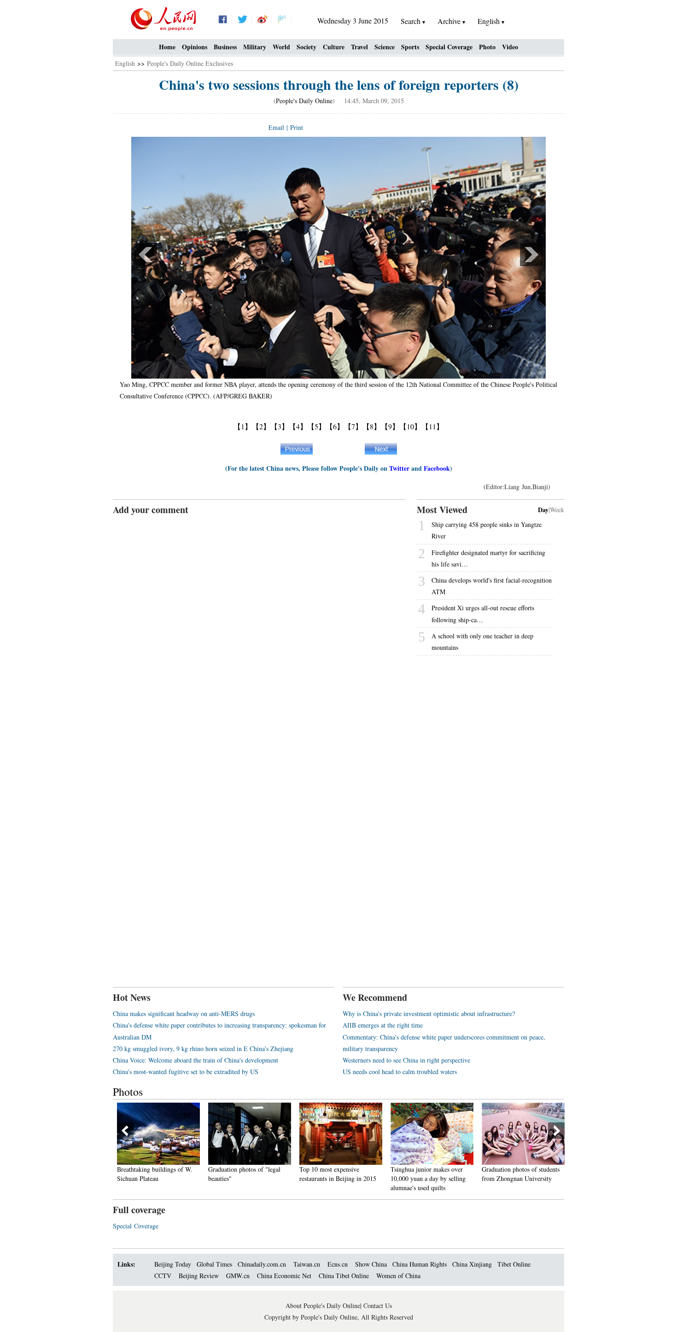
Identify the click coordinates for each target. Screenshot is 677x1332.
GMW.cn (238, 1275)
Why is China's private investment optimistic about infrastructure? (429, 1013)
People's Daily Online (304, 100)
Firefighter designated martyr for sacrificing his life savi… (488, 558)
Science (384, 47)
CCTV (162, 1275)
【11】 (432, 426)
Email (276, 127)
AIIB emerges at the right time (383, 1025)
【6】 (335, 426)
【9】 (390, 426)
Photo (487, 47)
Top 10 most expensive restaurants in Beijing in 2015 (337, 1174)
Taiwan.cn (306, 1264)
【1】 (242, 426)
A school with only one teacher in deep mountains (482, 641)
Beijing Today (172, 1264)
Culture (333, 47)
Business (225, 47)
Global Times (214, 1264)
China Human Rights (419, 1264)
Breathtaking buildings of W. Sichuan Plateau (155, 1174)
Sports (410, 47)
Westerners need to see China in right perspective (406, 1060)
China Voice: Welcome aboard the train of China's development (195, 1060)
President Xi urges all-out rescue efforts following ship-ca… (483, 613)
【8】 (371, 426)
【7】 (353, 426)
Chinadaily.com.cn (262, 1264)
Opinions (194, 47)
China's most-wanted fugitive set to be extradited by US (185, 1071)
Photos (128, 1091)
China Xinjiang (472, 1264)
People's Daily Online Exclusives (190, 63)
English (125, 63)
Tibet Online (514, 1264)
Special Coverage (449, 47)
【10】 (410, 426)
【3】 (279, 426)
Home (167, 47)
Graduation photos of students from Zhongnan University (521, 1174)
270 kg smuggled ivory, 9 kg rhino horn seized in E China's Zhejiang (203, 1048)
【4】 (298, 426)
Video (510, 47)
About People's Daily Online (323, 1305)
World (281, 47)
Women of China (398, 1275)
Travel (359, 47)
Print (296, 127)
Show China (371, 1264)
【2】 (261, 426)
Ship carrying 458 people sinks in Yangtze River (487, 530)
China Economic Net (284, 1275)
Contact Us (377, 1305)
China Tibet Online (344, 1275)
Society (306, 47)
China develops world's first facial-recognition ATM (492, 586)
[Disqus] (259, 631)
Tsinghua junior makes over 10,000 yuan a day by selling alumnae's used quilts (428, 1178)
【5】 (316, 426)
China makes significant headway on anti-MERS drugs (184, 1013)
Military (254, 47)
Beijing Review (199, 1275)
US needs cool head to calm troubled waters (400, 1071)
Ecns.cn (337, 1264)
